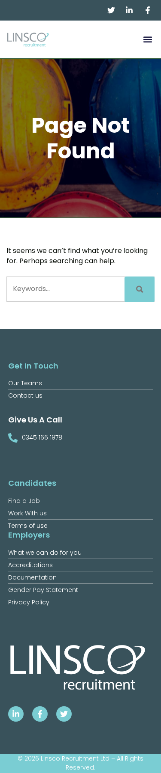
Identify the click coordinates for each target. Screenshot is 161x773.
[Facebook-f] (40, 714)
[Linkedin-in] (16, 714)
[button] (147, 40)
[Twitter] (64, 714)
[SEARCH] (140, 289)
